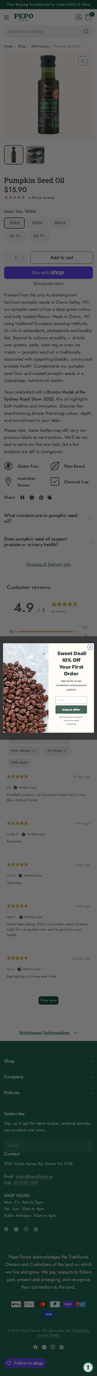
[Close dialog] (90, 647)
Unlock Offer (71, 709)
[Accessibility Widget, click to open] (88, 1367)
